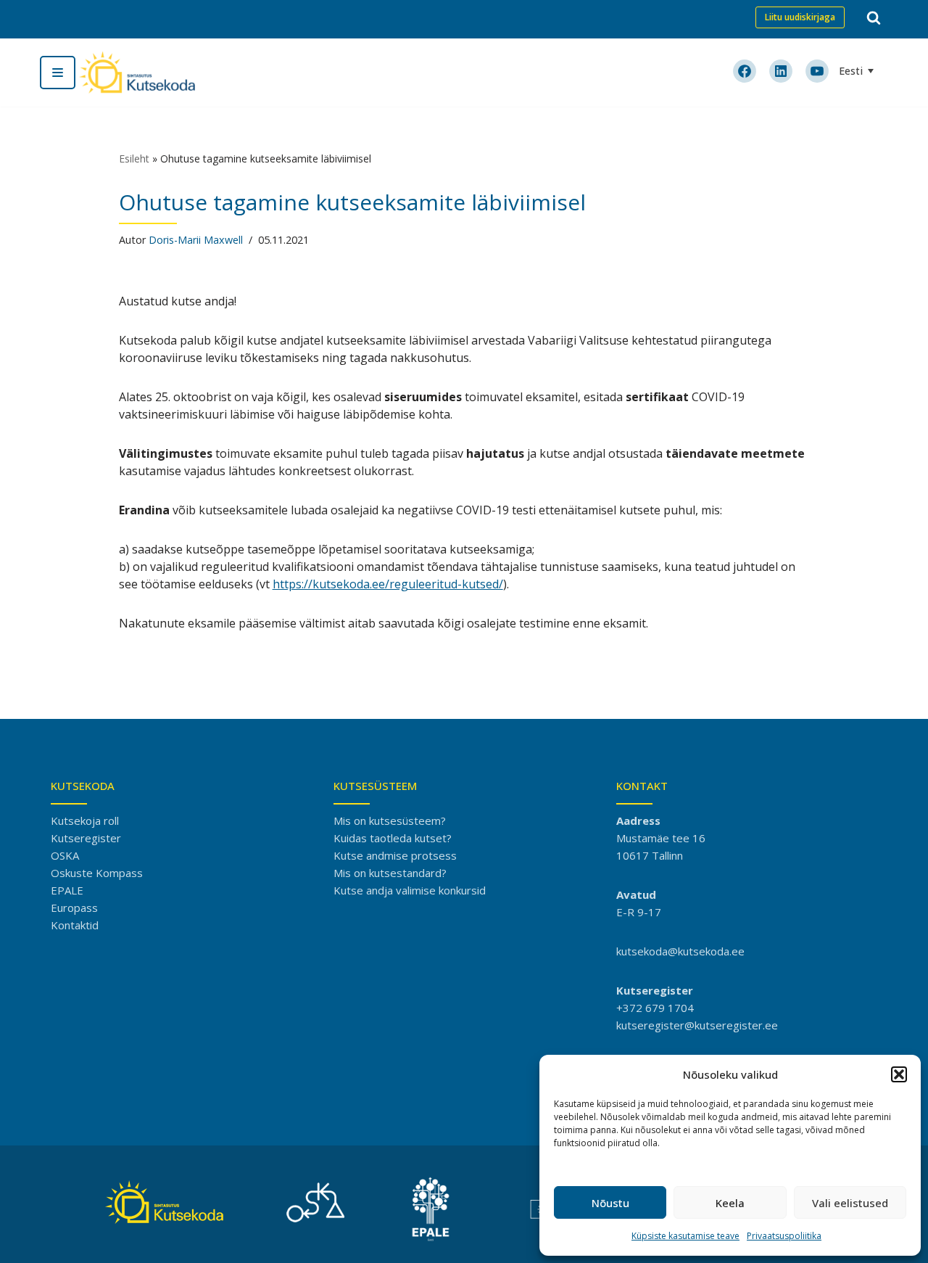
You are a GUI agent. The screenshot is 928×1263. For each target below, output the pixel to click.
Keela (730, 1203)
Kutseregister (86, 838)
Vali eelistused (850, 1203)
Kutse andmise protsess (395, 855)
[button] (899, 1074)
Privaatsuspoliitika (784, 1236)
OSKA (65, 855)
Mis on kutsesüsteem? (390, 820)
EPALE (67, 890)
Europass (74, 907)
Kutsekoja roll (85, 820)
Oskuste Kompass (97, 872)
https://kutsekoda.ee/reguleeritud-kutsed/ (388, 584)
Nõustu (610, 1203)
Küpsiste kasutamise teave (685, 1236)
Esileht (134, 158)
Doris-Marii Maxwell (196, 240)
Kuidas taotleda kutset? (393, 838)
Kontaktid (75, 925)
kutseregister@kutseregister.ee (697, 1025)
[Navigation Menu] (57, 72)
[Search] (873, 17)
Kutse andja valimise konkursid (410, 890)
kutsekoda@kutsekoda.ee (680, 951)
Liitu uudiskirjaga (800, 17)
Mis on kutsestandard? (390, 872)
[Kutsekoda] (137, 73)
